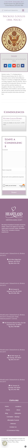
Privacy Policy (11, 442)
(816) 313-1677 (20, 3)
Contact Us (13, 427)
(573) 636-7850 (14, 293)
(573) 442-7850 (19, 5)
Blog (6, 413)
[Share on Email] (14, 65)
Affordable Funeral (13, 420)
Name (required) (6, 170)
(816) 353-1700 (14, 263)
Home (7, 406)
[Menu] (23, 10)
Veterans (13, 423)
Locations (18, 406)
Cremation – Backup (13, 417)
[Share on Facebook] (5, 65)
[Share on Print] (18, 65)
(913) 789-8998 (14, 326)
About (18, 410)
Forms (8, 410)
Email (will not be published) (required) (13, 177)
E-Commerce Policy (13, 430)
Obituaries (18, 413)
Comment (5, 149)
